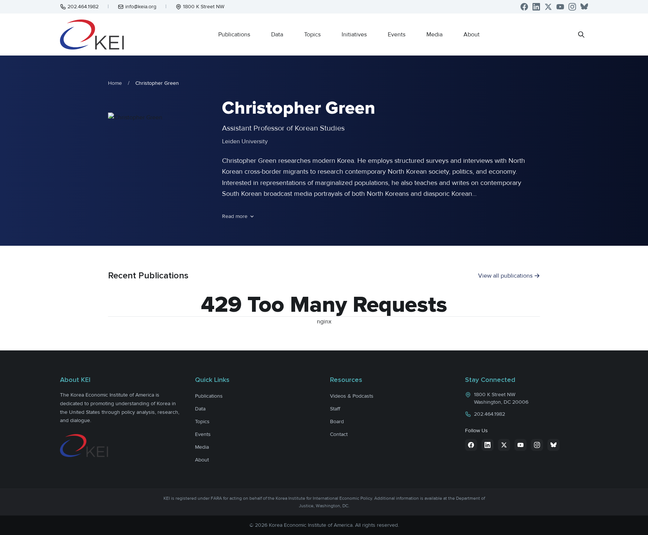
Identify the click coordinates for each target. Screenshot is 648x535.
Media (434, 34)
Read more (235, 216)
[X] (548, 7)
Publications (234, 34)
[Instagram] (572, 7)
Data (277, 34)
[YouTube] (560, 7)
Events (396, 34)
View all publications (505, 276)
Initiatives (354, 34)
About (472, 34)
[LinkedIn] (536, 7)
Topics (312, 34)
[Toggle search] (581, 34)
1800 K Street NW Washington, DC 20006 (501, 398)
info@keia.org (140, 6)
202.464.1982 (83, 6)
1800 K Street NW (203, 6)
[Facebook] (524, 7)
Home (115, 83)
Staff (335, 409)
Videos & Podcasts (352, 396)
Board (337, 421)
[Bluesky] (584, 7)
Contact (339, 434)
